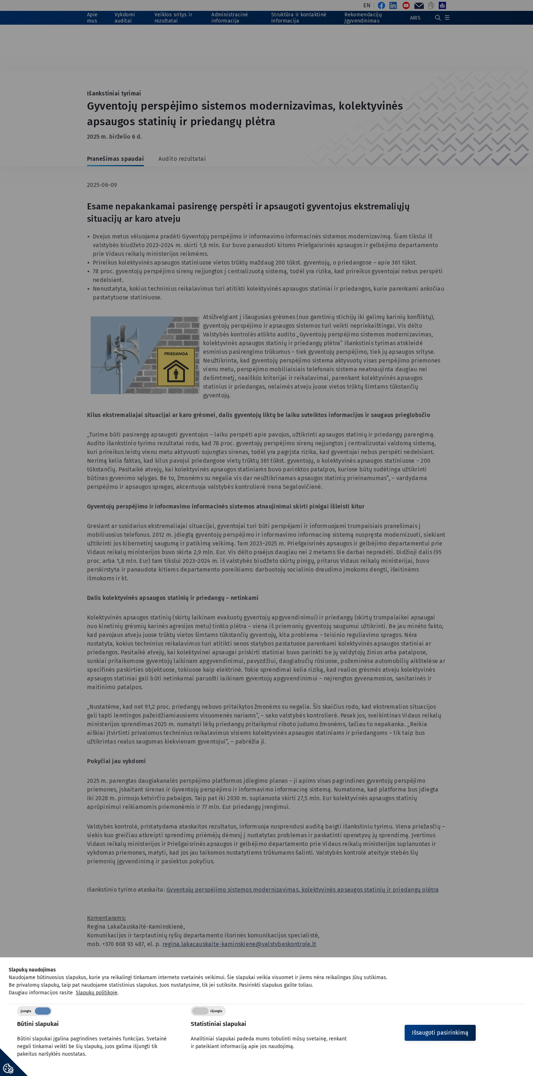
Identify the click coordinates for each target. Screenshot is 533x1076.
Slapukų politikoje (96, 993)
